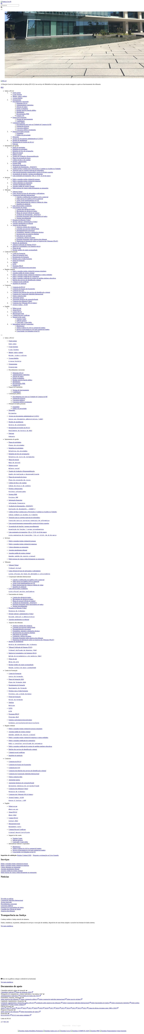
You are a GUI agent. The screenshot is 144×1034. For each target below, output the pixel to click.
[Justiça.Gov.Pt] (6, 1)
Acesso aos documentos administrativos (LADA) (28, 138)
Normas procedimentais (23, 218)
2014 (68, 1008)
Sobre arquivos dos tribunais (10, 999)
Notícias (15, 262)
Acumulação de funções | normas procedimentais (28, 174)
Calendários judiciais (7, 992)
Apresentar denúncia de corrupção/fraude (25, 299)
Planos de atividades (19, 147)
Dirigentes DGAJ (21, 103)
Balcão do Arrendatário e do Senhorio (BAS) (26, 246)
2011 (84, 1008)
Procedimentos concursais (21, 101)
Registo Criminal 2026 (24, 855)
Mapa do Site (66, 1025)
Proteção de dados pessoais (21, 131)
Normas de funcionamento (24, 119)
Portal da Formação (19, 260)
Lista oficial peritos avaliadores (22, 206)
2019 (41, 1008)
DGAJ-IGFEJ (5, 1015)
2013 (74, 1008)
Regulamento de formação (21, 257)
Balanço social (17, 154)
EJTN (14, 264)
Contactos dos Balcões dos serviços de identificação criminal (31, 292)
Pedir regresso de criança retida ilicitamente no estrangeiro (30, 188)
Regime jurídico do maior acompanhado (25, 250)
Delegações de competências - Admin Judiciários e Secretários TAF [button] (22, 994)
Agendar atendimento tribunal (22, 184)
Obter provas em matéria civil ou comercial (29, 199)
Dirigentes (16, 137)
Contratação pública (19, 123)
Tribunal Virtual (17, 191)
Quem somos (17, 93)
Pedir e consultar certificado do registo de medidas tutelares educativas (34, 278)
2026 (2, 1008)
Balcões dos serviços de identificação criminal (27, 280)
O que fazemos (17, 94)
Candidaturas (20, 121)
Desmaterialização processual (25, 230)
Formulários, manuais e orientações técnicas (29, 232)
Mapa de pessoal (18, 153)
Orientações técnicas (22, 126)
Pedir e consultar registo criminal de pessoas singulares (29, 271)
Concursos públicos (22, 128)
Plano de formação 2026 (20, 255)
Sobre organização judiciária (120, 1003)
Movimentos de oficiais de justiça (26, 211)
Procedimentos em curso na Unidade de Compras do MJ (33, 124)
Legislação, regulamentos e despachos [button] (13, 1001)
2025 (8, 1008)
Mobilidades (20, 112)
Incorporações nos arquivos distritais (27, 234)
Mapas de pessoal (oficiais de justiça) (27, 213)
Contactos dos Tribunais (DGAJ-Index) (25, 303)
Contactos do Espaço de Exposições (24, 289)
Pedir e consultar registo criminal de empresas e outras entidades (32, 275)
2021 (30, 1008)
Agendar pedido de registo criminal (23, 186)
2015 (63, 1008)
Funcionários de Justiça (20, 207)
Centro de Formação (19, 253)
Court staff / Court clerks (24, 322)
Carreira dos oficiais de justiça (25, 209)
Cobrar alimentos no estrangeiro (22, 183)
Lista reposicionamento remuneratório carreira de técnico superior (33, 172)
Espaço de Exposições (19, 117)
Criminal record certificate (21, 282)
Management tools (18, 313)
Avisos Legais (76, 1025)
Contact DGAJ (17, 312)
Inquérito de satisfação (23, 204)
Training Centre (21, 319)
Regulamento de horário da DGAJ (23, 142)
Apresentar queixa (18, 297)
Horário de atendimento (20, 140)
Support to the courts (19, 317)
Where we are (17, 308)
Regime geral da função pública (26, 110)
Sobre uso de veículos (74, 999)
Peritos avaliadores (22, 108)
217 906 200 (5, 1022)
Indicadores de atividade (23, 236)
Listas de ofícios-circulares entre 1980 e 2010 (102, 1008)
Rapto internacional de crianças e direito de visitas (31, 202)
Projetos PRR (17, 163)
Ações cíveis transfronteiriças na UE (27, 200)
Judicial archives (21, 320)
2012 (79, 1008)
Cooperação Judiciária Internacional (24, 195)
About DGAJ (17, 310)
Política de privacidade (23, 135)
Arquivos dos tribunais (20, 225)
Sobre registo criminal (17, 1004)
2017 (52, 1008)
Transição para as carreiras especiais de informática (28, 170)
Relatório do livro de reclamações (23, 151)
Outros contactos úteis (19, 296)
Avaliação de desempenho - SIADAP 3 (25, 167)
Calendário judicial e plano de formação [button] (13, 990)
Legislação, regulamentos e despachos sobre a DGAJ (17, 1003)
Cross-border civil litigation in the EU (28, 331)
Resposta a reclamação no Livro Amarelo (46, 855)
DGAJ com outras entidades (21, 1015)
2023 (19, 1008)
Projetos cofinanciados (19, 161)
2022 (24, 1008)
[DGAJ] (3, 81)
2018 (46, 1008)
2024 (13, 1008)
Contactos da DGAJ (19, 287)
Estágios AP (20, 116)
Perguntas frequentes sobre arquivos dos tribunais (31, 239)
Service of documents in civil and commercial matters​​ (32, 329)
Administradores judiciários (24, 105)
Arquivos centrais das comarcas (26, 227)
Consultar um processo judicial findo (27, 229)
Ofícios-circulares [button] (6, 1006)
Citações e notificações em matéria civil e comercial (32, 197)
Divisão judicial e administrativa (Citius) (25, 222)
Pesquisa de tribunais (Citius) (21, 220)
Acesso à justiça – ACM (20, 305)
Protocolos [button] (4, 1013)
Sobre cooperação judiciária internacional (52, 999)
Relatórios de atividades (20, 149)
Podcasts (15, 144)
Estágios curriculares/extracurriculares (24, 267)
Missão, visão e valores (20, 96)
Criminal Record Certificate (21, 315)
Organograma (17, 100)
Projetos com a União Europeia (22, 259)
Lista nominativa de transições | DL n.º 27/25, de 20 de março (32, 176)
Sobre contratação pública (29, 999)
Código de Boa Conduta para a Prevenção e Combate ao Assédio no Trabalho (37, 169)
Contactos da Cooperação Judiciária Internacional (28, 294)
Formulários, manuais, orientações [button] (11, 997)
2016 (57, 1008)
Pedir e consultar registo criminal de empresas (27, 181)
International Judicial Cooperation (23, 324)
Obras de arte (17, 248)
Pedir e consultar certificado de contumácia (26, 276)
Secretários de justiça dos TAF (29, 996)
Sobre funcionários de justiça (100, 1003)
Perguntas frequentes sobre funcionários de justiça (31, 216)
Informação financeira (19, 165)
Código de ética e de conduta (21, 160)
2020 (35, 1008)
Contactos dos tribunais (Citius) (22, 301)
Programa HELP (18, 266)
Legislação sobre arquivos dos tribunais (48, 1003)
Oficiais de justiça (21, 107)
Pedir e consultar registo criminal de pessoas (26, 179)
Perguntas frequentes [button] (7, 1010)
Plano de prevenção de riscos (21, 158)
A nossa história (17, 98)
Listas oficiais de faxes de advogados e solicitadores (28, 193)
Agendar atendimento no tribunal (23, 223)
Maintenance (20, 326)
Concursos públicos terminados (26, 130)
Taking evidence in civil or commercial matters (30, 328)
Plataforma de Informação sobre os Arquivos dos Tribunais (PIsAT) (37, 241)
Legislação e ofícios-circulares (25, 237)
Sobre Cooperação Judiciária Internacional (76, 1003)
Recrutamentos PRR (22, 114)
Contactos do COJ (18, 290)
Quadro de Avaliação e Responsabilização (25, 156)
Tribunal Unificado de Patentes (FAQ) (24, 244)
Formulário (19, 133)
